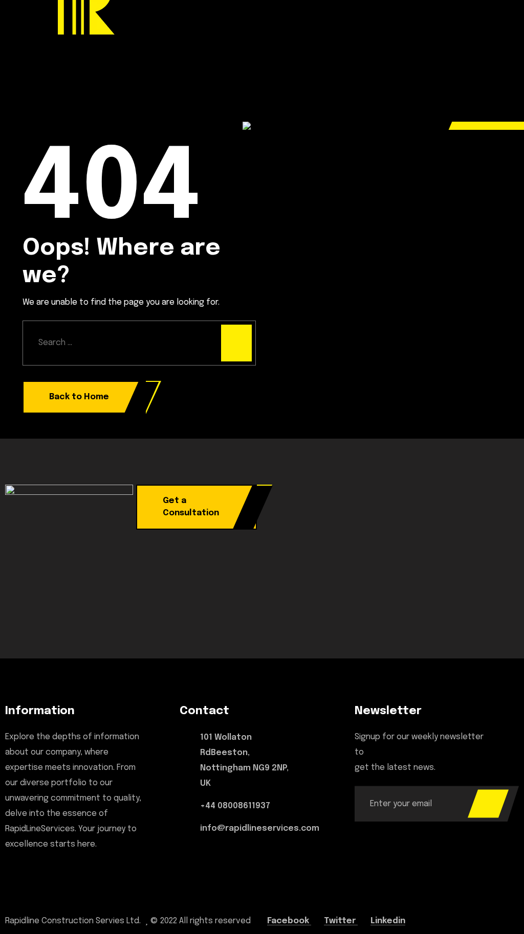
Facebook (289, 921)
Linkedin (387, 921)
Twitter (341, 921)
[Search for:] (139, 343)
